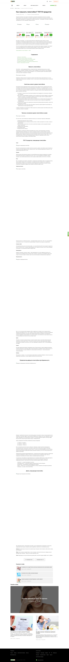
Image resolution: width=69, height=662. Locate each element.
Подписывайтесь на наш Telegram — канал (23, 50)
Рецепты (44, 5)
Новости (17, 5)
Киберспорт (55, 652)
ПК (49, 652)
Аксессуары (42, 652)
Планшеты (37, 654)
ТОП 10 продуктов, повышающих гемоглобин (25, 60)
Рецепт (48, 654)
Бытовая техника (42, 654)
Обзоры (25, 5)
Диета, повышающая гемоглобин (23, 62)
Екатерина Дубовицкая (35, 14)
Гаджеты (46, 652)
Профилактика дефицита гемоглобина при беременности (28, 61)
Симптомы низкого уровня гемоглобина (25, 58)
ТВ (51, 652)
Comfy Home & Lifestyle (34, 5)
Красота (51, 654)
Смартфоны (38, 652)
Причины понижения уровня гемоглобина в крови (26, 59)
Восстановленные (53, 5)
